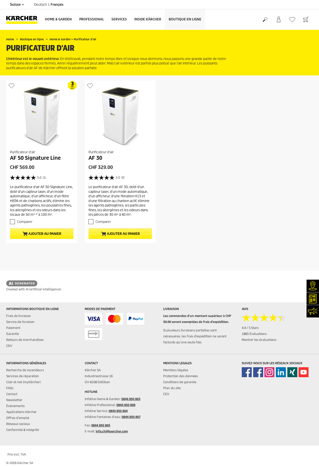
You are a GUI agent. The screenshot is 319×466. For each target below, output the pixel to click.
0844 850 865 (100, 425)
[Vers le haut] (307, 456)
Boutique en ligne (185, 19)
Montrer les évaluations (259, 340)
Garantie (12, 334)
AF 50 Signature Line (35, 158)
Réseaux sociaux (18, 424)
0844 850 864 (118, 411)
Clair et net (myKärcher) (23, 382)
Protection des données (180, 376)
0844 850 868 (125, 405)
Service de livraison (20, 322)
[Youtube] (304, 372)
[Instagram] (269, 372)
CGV (9, 346)
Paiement (13, 328)
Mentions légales (175, 370)
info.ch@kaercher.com (112, 431)
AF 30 (95, 158)
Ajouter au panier (44, 234)
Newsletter (14, 400)
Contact (11, 394)
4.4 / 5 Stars (250, 328)
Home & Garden (58, 19)
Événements (15, 406)
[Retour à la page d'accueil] (23, 19)
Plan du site (172, 388)
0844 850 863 (130, 399)
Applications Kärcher (21, 412)
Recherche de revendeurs (25, 370)
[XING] (292, 372)
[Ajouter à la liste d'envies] (11, 86)
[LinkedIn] (281, 372)
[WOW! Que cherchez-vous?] (265, 19)
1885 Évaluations (254, 334)
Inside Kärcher (147, 19)
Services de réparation (22, 376)
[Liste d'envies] (292, 19)
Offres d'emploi (17, 418)
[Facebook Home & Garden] (247, 372)
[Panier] (306, 19)
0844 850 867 (131, 417)
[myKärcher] (278, 19)
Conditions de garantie (179, 382)
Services (119, 19)
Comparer (24, 222)
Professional (91, 19)
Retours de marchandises (25, 340)
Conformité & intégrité (22, 430)
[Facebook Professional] (258, 372)
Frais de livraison (18, 316)
